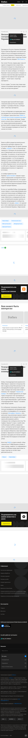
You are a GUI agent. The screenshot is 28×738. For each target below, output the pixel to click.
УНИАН (9, 442)
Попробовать (13, 42)
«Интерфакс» (11, 619)
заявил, (17, 203)
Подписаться (6, 296)
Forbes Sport (5, 325)
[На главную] (4, 2)
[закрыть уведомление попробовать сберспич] (21, 36)
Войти (18, 1)
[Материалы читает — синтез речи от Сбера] (21, 31)
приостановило (11, 176)
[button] (26, 2)
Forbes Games (8, 5)
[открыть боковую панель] (22, 2)
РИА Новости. (21, 59)
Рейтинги (18, 5)
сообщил (9, 148)
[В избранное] (26, 31)
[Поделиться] (24, 31)
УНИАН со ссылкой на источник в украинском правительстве (13, 117)
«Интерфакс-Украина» (14, 413)
